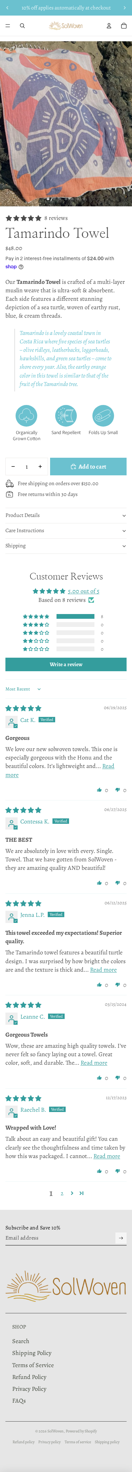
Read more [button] (103, 970)
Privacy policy (49, 1442)
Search (20, 1341)
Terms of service (78, 1442)
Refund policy (24, 1442)
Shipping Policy (31, 1353)
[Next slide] (124, 7)
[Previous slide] (7, 7)
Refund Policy (29, 1377)
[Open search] (22, 25)
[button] (36, 616)
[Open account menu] (109, 25)
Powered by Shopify (81, 1431)
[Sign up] (121, 1238)
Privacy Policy (29, 1389)
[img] (23, 708)
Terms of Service (33, 1365)
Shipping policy (107, 1442)
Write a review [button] (66, 664)
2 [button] (62, 1193)
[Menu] (8, 25)
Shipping (15, 545)
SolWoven (55, 1431)
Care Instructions (24, 530)
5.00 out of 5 (84, 591)
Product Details (22, 515)
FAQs (19, 1401)
